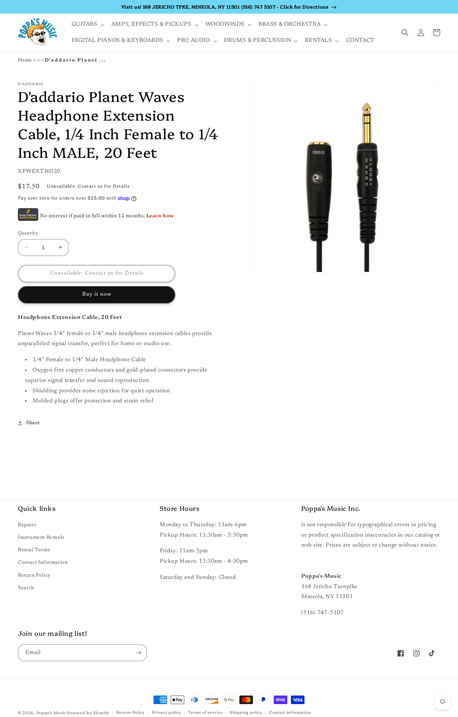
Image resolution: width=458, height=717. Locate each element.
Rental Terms (34, 550)
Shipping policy (246, 713)
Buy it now (96, 294)
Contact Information (43, 562)
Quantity (28, 233)
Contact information (290, 713)
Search (26, 588)
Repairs (27, 525)
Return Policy (34, 575)
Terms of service (205, 713)
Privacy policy (166, 713)
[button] (87, 24)
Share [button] (33, 423)
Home (25, 60)
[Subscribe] (138, 652)
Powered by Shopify (88, 713)
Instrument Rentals (41, 537)
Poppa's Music (51, 713)
